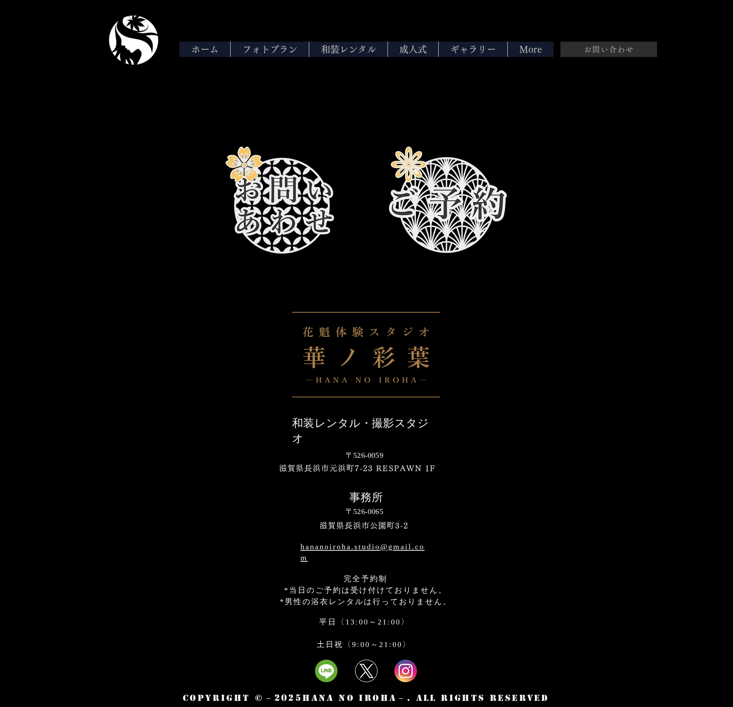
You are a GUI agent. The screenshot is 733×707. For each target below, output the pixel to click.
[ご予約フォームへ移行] (446, 205)
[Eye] (133, 40)
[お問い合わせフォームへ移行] (282, 205)
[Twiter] (366, 671)
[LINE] (326, 671)
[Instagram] (405, 671)
